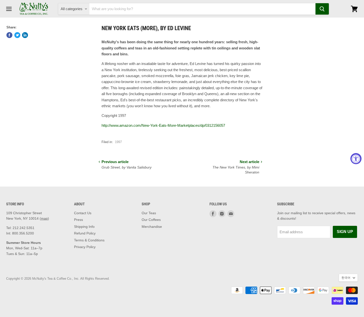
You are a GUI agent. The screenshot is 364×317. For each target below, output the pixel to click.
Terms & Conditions (89, 240)
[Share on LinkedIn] (25, 35)
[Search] (322, 9)
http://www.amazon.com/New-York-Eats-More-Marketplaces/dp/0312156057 (163, 125)
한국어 (345, 277)
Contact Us (82, 213)
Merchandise (152, 227)
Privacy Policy (85, 247)
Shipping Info (84, 227)
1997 (118, 142)
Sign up (345, 232)
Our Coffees (151, 220)
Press (78, 220)
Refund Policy (85, 233)
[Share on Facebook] (9, 35)
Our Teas (149, 213)
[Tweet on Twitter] (17, 35)
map (44, 218)
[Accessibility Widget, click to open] (356, 158)
